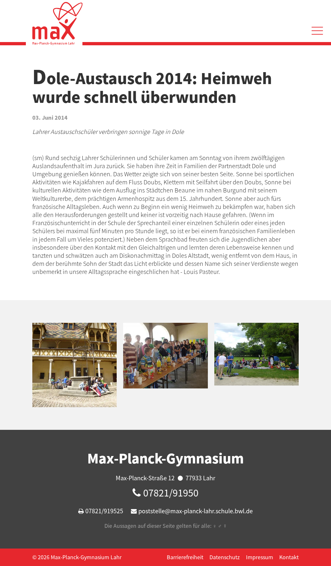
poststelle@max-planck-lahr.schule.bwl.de (195, 510)
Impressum (259, 557)
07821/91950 (170, 492)
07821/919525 (104, 510)
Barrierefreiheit (185, 557)
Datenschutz (224, 557)
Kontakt (289, 557)
